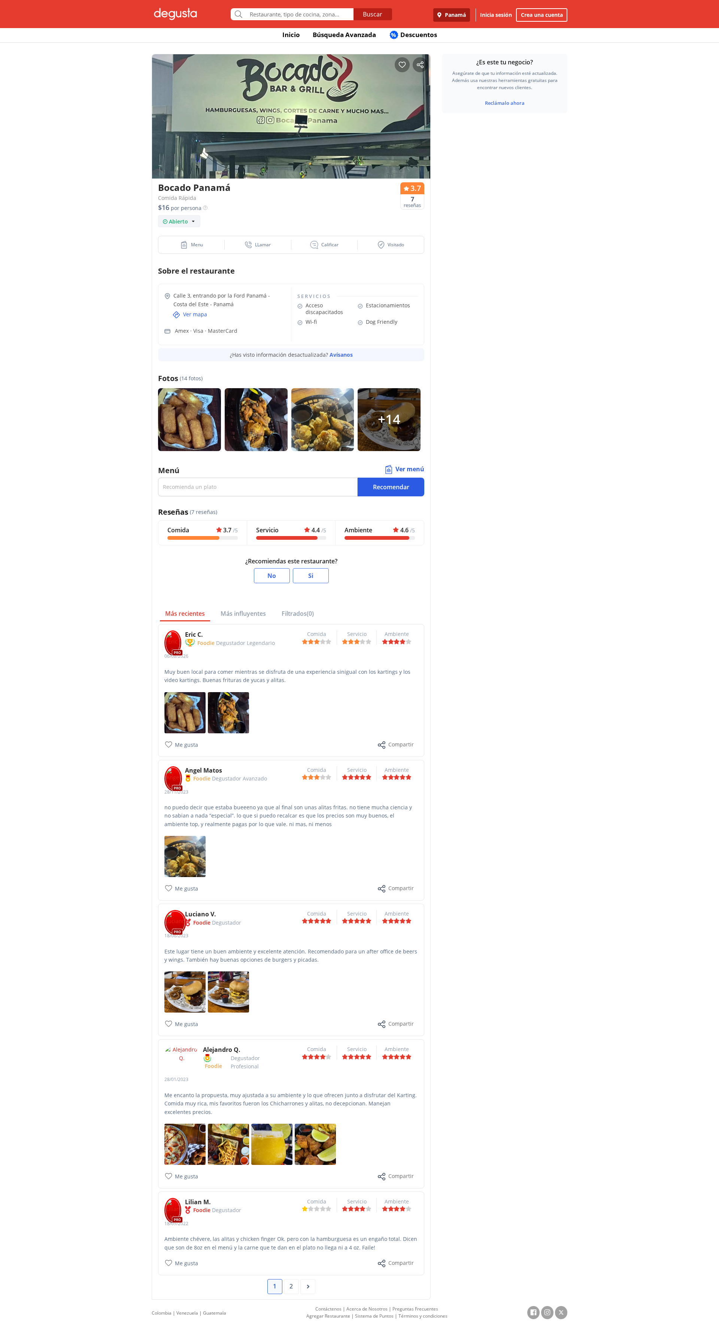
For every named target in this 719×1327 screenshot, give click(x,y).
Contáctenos (328, 1309)
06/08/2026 (176, 656)
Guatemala (214, 1313)
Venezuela (187, 1313)
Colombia (162, 1313)
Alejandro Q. (221, 1050)
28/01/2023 (176, 1079)
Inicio (291, 34)
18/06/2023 (176, 935)
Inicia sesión (496, 14)
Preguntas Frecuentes (415, 1309)
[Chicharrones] (315, 1143)
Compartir (401, 744)
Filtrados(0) (298, 613)
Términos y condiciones (423, 1316)
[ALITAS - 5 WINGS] (185, 855)
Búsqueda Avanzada (344, 34)
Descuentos (414, 34)
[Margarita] (271, 1143)
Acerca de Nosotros (367, 1309)
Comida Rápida (177, 197)
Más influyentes (243, 613)
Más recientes (185, 613)
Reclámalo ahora (505, 103)
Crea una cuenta (542, 14)
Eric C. (194, 634)
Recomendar (391, 487)
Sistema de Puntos (374, 1316)
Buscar (372, 14)
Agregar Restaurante (328, 1316)
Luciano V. (200, 914)
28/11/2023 (176, 792)
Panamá (454, 14)
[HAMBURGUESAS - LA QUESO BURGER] (228, 991)
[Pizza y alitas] (185, 1143)
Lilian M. (198, 1202)
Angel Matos (203, 770)
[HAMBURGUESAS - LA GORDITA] (185, 991)
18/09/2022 (176, 1223)
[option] (291, 130)
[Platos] (228, 1143)
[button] (191, 245)
